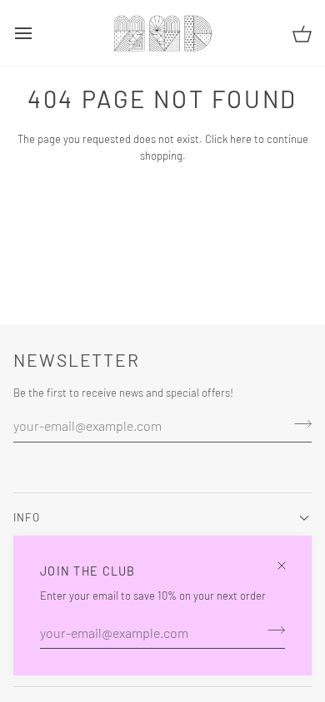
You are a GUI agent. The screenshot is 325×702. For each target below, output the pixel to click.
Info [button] (26, 517)
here (241, 139)
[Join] (271, 630)
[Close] (289, 558)
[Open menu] (38, 33)
